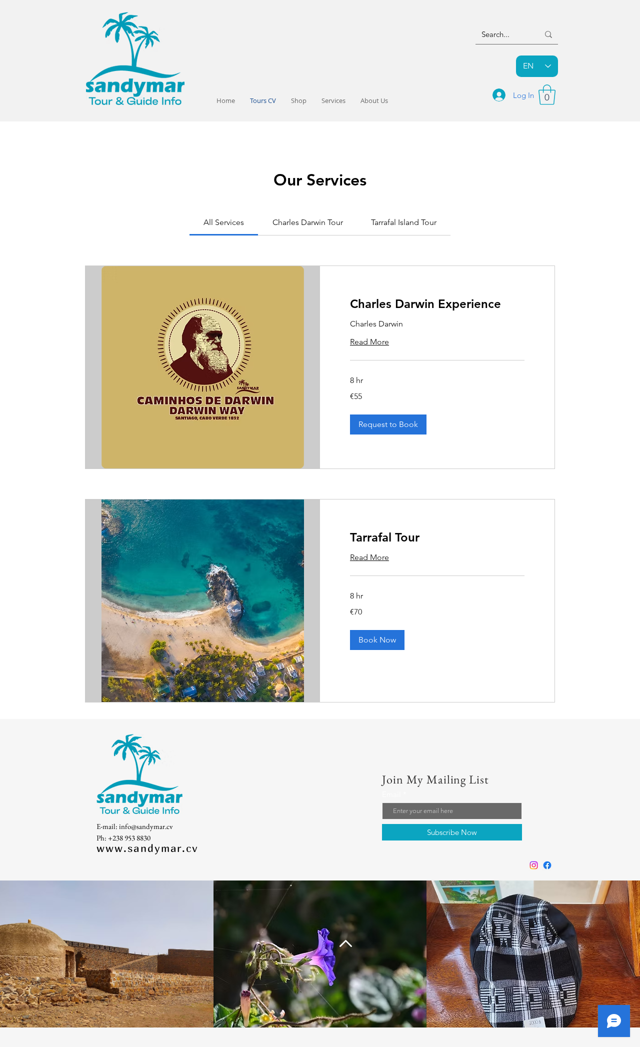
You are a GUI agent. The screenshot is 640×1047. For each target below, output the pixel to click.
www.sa (118, 848)
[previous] (18, 959)
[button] (547, 94)
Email (391, 794)
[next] (622, 959)
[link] (224, 222)
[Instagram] (533, 865)
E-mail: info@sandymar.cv (134, 826)
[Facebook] (547, 865)
